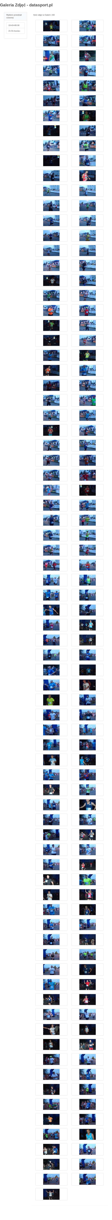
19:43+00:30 (13, 25)
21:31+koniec (14, 31)
